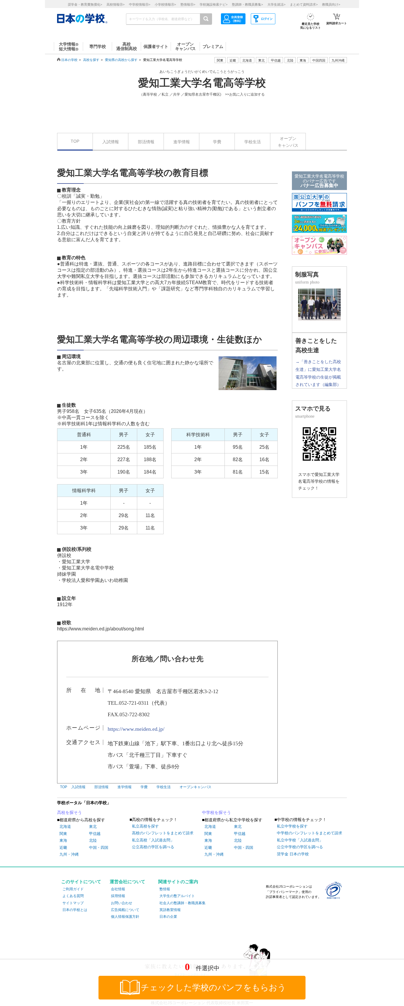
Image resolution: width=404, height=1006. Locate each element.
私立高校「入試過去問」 (153, 840)
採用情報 (118, 896)
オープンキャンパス (288, 141)
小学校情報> (165, 4)
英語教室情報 (170, 910)
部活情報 (146, 141)
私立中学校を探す (292, 826)
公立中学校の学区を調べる (300, 847)
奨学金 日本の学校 (293, 854)
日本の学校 (69, 60)
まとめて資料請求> (304, 4)
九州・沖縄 (69, 854)
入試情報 (110, 141)
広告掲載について (125, 910)
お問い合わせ (121, 903)
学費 (217, 141)
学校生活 (252, 141)
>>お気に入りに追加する (245, 94)
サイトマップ (73, 903)
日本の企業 (168, 917)
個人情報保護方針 (125, 917)
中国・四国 (98, 847)
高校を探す (91, 60)
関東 (63, 833)
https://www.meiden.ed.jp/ (136, 729)
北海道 (247, 60)
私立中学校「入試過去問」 (300, 840)
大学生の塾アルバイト (177, 896)
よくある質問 (73, 896)
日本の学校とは (74, 910)
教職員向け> (331, 4)
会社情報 (118, 889)
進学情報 (181, 141)
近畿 (63, 847)
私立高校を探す (145, 826)
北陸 (93, 840)
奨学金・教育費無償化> (85, 4)
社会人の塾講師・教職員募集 (182, 903)
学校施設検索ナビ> (213, 4)
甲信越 (95, 833)
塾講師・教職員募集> (247, 4)
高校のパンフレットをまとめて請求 (162, 833)
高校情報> (115, 4)
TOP (75, 141)
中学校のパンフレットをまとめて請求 (309, 833)
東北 (93, 826)
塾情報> (187, 4)
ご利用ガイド (73, 889)
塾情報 (164, 889)
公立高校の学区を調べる (153, 847)
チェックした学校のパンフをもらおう (213, 987)
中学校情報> (139, 4)
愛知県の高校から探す (121, 60)
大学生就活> (276, 4)
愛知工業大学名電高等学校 (202, 83)
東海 (63, 840)
